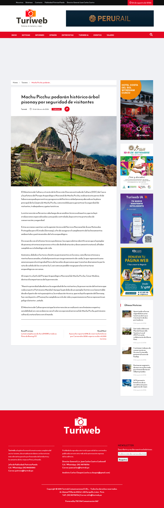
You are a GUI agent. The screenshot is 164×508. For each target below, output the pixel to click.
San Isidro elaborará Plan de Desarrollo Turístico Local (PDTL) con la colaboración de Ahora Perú (142, 334)
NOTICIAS (26, 35)
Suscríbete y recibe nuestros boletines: (135, 449)
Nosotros (19, 2)
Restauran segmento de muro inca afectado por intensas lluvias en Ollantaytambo (142, 368)
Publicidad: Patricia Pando (55, 2)
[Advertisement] (82, 61)
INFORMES (39, 35)
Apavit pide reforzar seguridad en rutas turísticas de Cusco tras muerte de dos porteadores (141, 315)
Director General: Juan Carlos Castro (80, 2)
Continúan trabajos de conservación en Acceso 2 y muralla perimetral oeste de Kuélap (142, 352)
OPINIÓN (53, 35)
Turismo (25, 82)
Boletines (29, 2)
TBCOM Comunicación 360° (87, 501)
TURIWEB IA (83, 35)
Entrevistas (68, 35)
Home (15, 82)
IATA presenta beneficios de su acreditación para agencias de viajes (140, 383)
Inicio (14, 35)
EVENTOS (98, 35)
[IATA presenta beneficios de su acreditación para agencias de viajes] (126, 382)
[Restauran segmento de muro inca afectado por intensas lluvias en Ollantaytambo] (126, 367)
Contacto (38, 2)
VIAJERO (110, 35)
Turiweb (24, 109)
